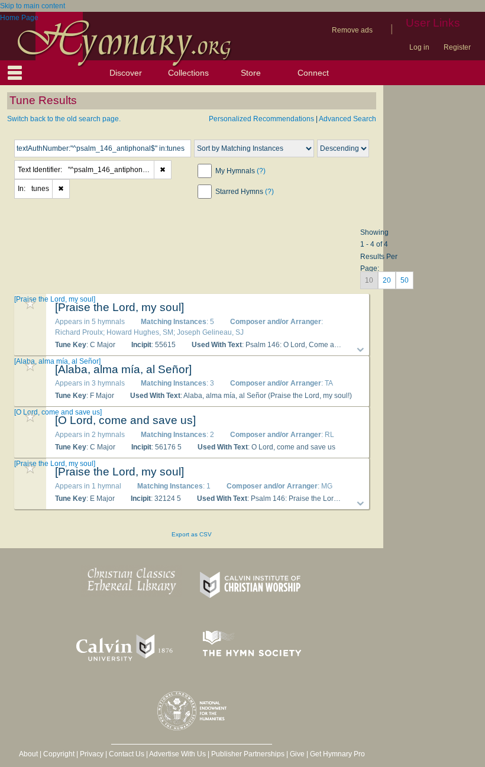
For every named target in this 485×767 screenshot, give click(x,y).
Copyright (59, 754)
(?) (261, 171)
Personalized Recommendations (261, 119)
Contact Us (126, 754)
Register (457, 47)
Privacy (92, 754)
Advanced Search (347, 119)
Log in (419, 47)
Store (251, 72)
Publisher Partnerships (247, 754)
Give (297, 754)
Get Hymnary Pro (337, 754)
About (28, 754)
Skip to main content (32, 6)
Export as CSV (192, 534)
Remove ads (352, 30)
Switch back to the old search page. (64, 119)
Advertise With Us (177, 754)
